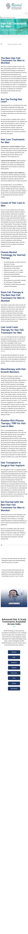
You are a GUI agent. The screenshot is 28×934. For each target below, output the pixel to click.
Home (3, 30)
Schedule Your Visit (14, 603)
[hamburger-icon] (26, 13)
